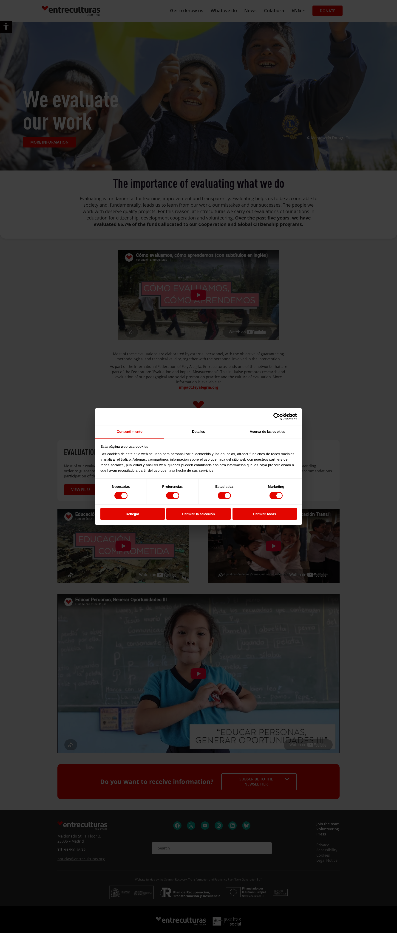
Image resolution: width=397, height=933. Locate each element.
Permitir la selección (198, 514)
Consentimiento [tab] (129, 431)
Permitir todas (264, 514)
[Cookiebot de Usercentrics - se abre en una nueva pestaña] (277, 416)
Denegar (132, 514)
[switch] (172, 495)
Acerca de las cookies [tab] (267, 431)
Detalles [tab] (198, 431)
